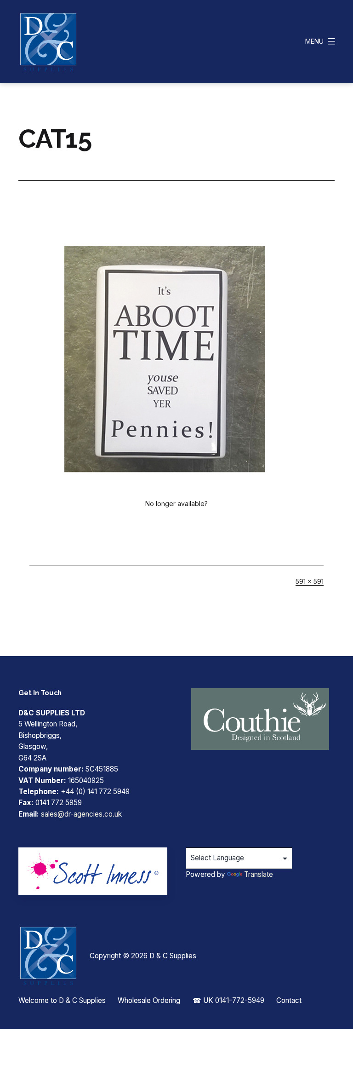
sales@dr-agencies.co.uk (81, 814)
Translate (258, 874)
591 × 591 (310, 581)
